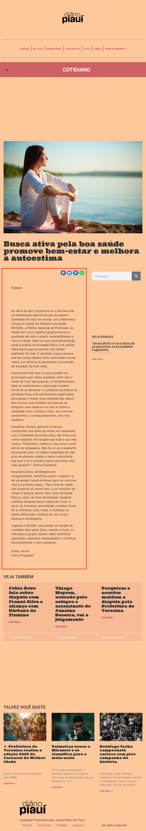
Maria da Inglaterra (115, 48)
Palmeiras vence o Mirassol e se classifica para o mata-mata (71, 752)
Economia (44, 825)
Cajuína (97, 48)
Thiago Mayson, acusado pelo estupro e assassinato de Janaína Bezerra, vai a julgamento (73, 604)
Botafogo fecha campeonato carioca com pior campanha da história (118, 754)
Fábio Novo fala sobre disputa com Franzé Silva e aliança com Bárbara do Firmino (26, 601)
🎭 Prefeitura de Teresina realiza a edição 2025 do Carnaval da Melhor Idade (25, 754)
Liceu (87, 48)
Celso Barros (72, 48)
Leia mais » (98, 359)
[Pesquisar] (136, 276)
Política (27, 825)
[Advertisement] (73, 109)
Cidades (61, 825)
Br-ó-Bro (38, 48)
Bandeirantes (54, 48)
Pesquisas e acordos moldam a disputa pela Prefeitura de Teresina (117, 599)
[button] (63, 272)
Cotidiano (76, 70)
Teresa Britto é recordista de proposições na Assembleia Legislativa (113, 347)
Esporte (78, 825)
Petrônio (25, 48)
